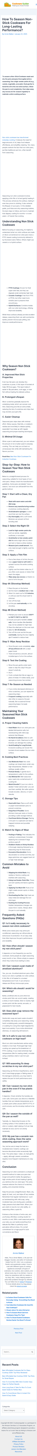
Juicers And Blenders (18, 1449)
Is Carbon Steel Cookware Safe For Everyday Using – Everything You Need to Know (20, 1300)
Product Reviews (18, 1447)
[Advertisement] (18, 55)
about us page (22, 1286)
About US (18, 1436)
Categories (6, 1406)
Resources (18, 1452)
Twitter (21, 1282)
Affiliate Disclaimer (18, 1442)
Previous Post (18, 1329)
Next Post (18, 1333)
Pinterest (29, 1282)
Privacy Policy (18, 1444)
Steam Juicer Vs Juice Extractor (18, 1310)
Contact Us (18, 1439)
